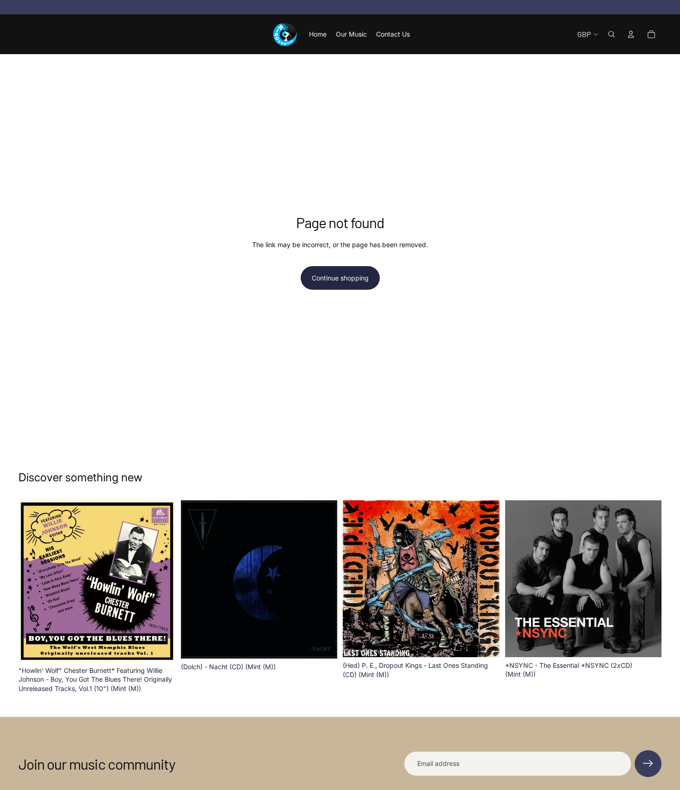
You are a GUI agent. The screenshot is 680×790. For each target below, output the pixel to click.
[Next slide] (161, 581)
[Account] (631, 34)
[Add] (161, 648)
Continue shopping (340, 278)
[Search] (611, 34)
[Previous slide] (32, 581)
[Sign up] (648, 763)
